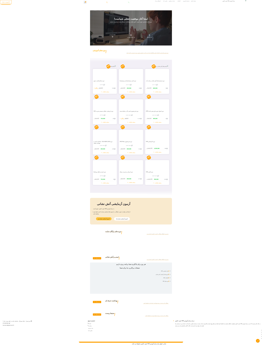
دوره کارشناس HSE (150, 141)
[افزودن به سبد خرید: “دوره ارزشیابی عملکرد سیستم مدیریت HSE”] (113, 109)
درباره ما (90, 325)
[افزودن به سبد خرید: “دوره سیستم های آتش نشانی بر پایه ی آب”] (166, 69)
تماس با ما (90, 330)
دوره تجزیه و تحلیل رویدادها (100, 172)
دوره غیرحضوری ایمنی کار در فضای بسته (129, 111)
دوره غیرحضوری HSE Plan (126, 141)
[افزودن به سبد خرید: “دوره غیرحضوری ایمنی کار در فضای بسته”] (139, 109)
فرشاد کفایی (102, 114)
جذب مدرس (90, 328)
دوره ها (89, 323)
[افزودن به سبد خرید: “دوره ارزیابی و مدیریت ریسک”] (139, 169)
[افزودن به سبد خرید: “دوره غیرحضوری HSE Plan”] (139, 139)
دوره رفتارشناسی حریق (99, 81)
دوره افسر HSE (149, 172)
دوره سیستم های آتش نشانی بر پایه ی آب (155, 81)
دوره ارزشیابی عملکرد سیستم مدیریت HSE (103, 111)
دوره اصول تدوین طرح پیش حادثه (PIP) (155, 111)
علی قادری (101, 84)
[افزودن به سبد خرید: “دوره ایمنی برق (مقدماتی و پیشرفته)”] (139, 78)
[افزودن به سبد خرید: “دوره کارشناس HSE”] (166, 139)
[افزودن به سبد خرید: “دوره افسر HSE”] (166, 169)
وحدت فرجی (154, 84)
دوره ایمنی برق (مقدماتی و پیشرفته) (128, 81)
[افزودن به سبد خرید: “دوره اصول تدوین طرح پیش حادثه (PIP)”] (166, 109)
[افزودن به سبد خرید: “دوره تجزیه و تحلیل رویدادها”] (113, 169)
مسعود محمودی (154, 114)
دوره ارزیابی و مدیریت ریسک (126, 172)
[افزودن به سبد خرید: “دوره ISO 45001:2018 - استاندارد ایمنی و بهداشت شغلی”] (113, 139)
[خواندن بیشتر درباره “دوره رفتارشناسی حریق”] (113, 69)
